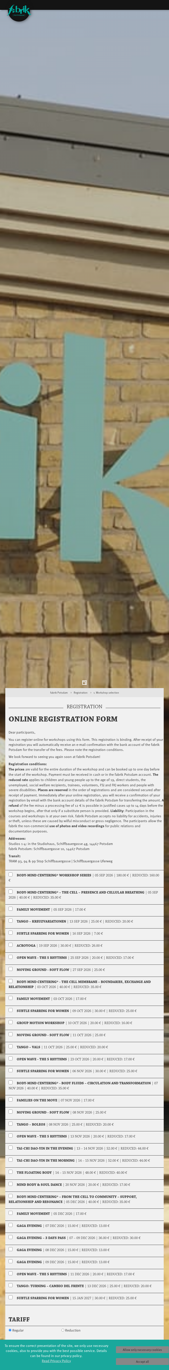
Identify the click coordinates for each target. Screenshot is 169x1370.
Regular (18, 1335)
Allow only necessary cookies (142, 1350)
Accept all (142, 1361)
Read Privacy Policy (56, 1360)
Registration (81, 698)
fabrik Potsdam (59, 698)
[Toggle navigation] (158, 6)
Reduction (73, 1335)
